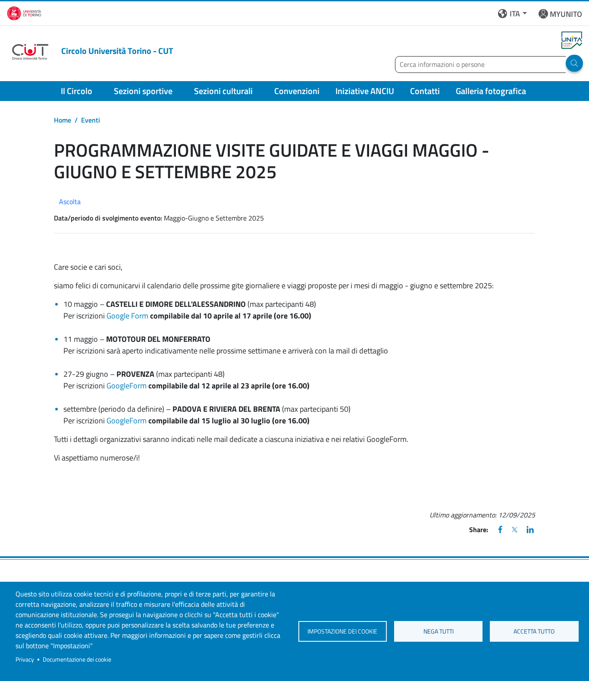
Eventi (90, 120)
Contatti (425, 91)
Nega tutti (438, 631)
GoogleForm (127, 385)
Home (62, 120)
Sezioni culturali (223, 91)
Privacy (25, 659)
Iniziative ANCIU (364, 91)
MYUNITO (566, 14)
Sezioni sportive (143, 91)
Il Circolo (76, 91)
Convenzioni (297, 91)
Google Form (127, 316)
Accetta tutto (534, 631)
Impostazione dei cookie (342, 631)
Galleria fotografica (491, 91)
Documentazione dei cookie (77, 659)
